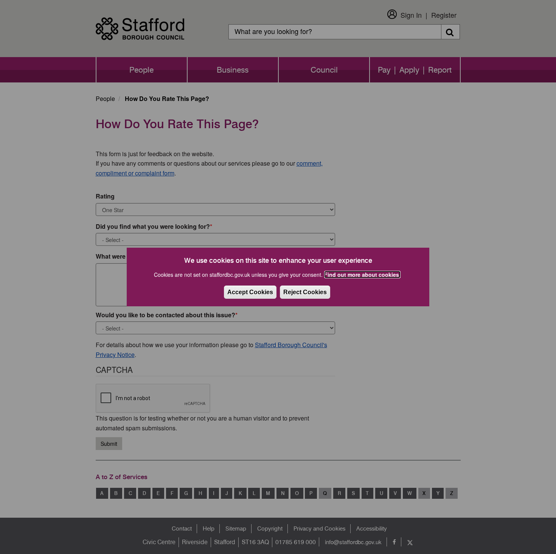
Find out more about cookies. (362, 274)
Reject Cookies (305, 292)
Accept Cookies (250, 292)
